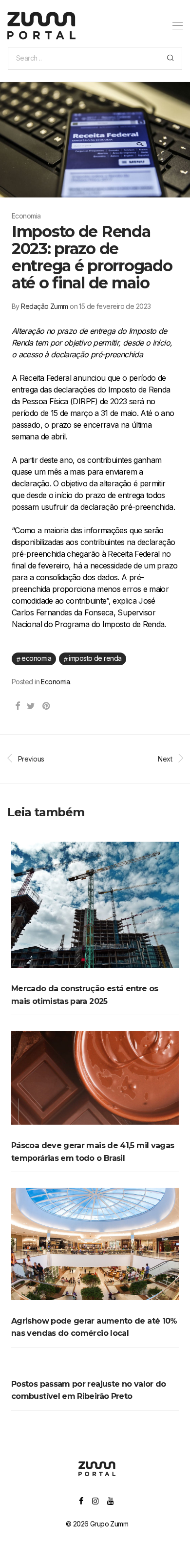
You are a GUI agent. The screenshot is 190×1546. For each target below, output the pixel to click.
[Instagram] (95, 1500)
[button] (170, 58)
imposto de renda (95, 658)
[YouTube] (110, 1500)
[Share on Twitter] (31, 706)
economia (36, 658)
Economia (55, 681)
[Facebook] (81, 1500)
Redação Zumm (44, 306)
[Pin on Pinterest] (46, 706)
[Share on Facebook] (17, 706)
